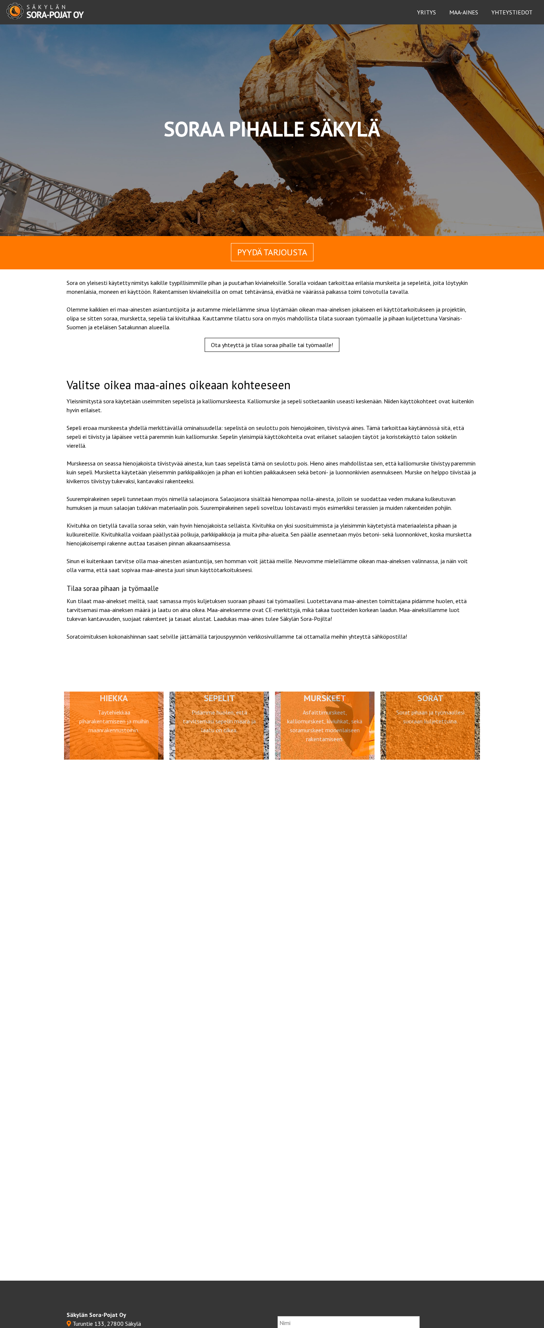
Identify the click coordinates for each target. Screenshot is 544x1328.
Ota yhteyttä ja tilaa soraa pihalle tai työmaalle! (272, 345)
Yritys (426, 12)
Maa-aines (463, 12)
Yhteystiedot (512, 12)
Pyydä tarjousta (272, 252)
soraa (110, 318)
